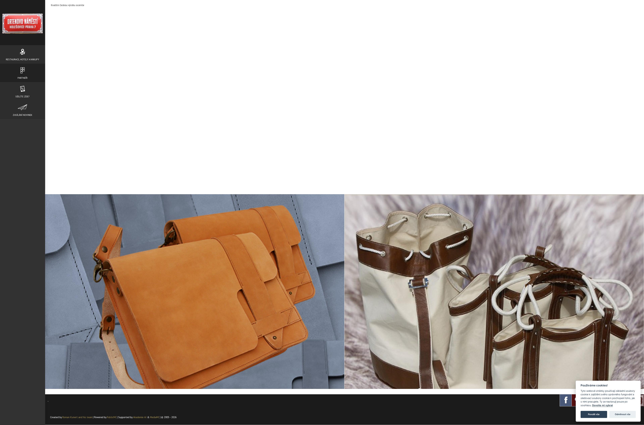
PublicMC (111, 417)
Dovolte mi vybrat (602, 405)
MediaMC (154, 417)
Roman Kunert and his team (77, 417)
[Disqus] (344, 53)
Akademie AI (140, 417)
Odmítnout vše (622, 414)
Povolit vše (594, 414)
